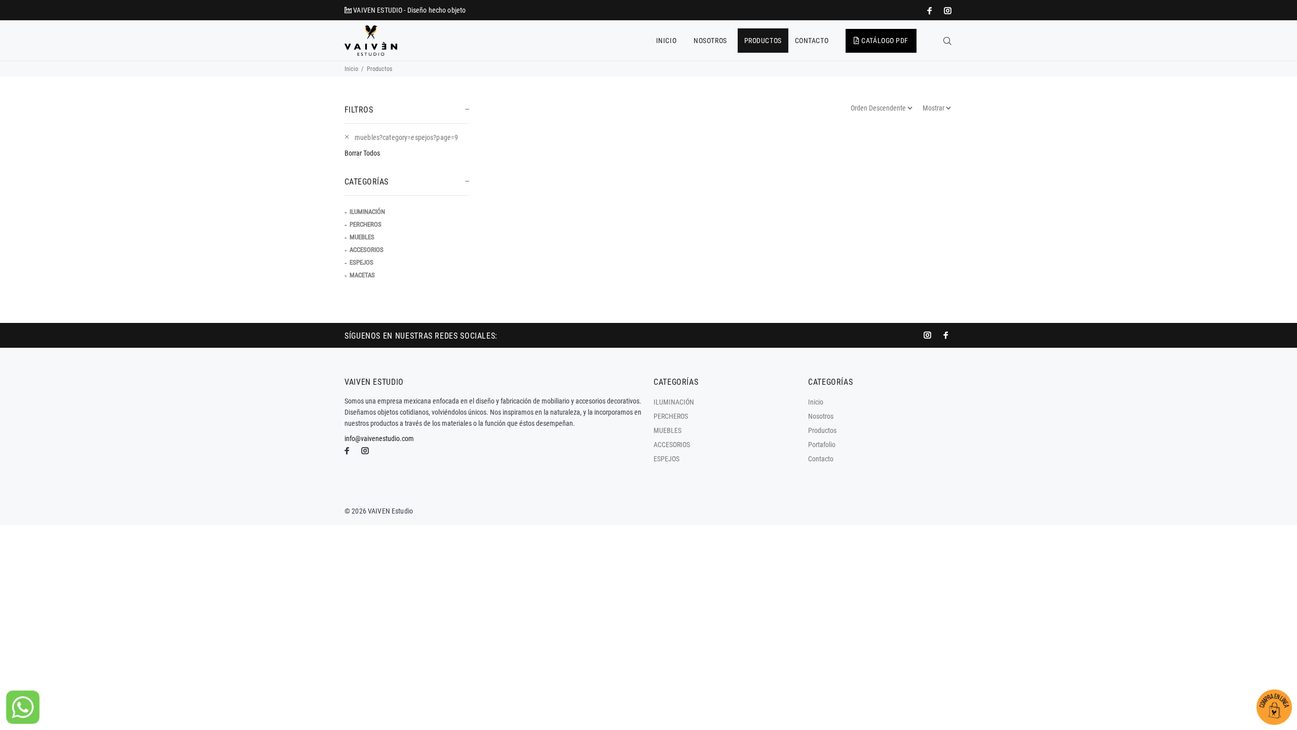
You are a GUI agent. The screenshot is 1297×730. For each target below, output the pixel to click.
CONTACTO (811, 40)
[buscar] (947, 41)
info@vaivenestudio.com (379, 438)
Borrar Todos (362, 153)
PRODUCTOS (763, 40)
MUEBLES (362, 237)
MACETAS (362, 275)
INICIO (666, 40)
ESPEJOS (361, 262)
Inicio (351, 68)
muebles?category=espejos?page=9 (406, 137)
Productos (822, 430)
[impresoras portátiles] (930, 10)
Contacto (820, 459)
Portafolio (821, 445)
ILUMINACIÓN (367, 211)
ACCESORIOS (367, 249)
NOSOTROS (710, 40)
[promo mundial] (946, 10)
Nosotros (820, 416)
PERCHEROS (366, 224)
